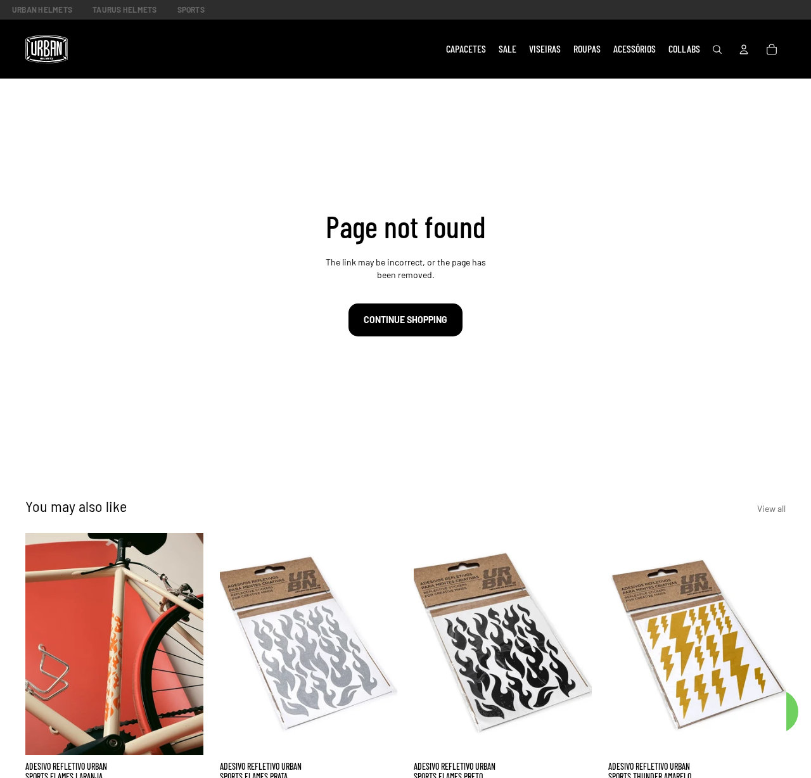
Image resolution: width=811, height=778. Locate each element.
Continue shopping (405, 319)
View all (771, 508)
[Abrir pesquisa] (717, 49)
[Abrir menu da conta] (744, 49)
